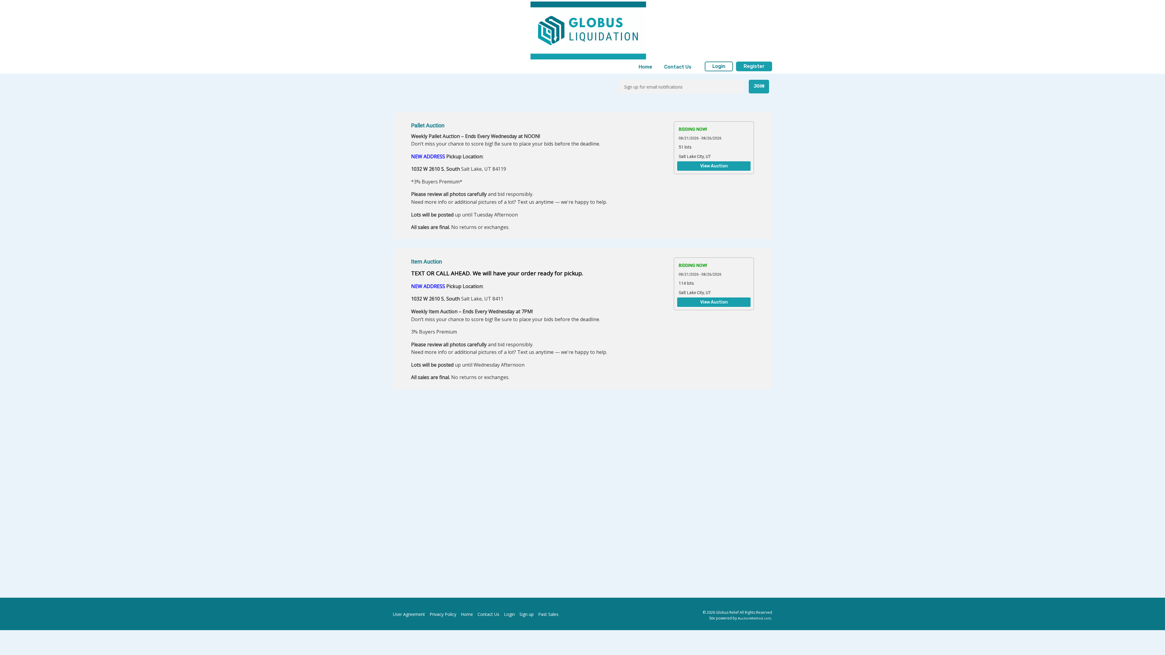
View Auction (714, 166)
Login (718, 66)
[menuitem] (645, 67)
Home (645, 67)
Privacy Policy (443, 614)
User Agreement (409, 614)
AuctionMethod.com (754, 618)
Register (754, 66)
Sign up (526, 614)
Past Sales (548, 614)
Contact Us (677, 67)
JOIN (759, 86)
